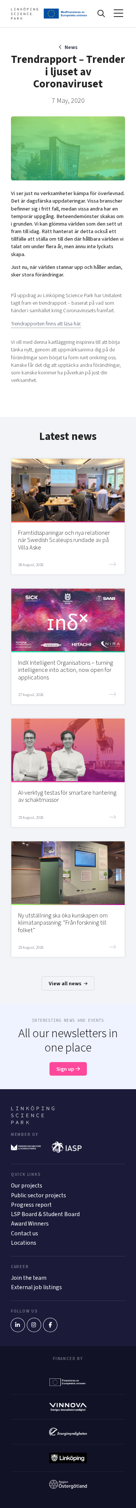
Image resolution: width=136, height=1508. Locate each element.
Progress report (31, 1205)
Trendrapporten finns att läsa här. (46, 324)
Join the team (28, 1278)
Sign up (65, 1069)
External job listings (36, 1287)
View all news (65, 984)
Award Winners (30, 1224)
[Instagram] (34, 1325)
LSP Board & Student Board (45, 1214)
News (71, 47)
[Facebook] (50, 1325)
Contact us (24, 1233)
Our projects (26, 1185)
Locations (23, 1243)
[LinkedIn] (18, 1325)
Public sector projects (38, 1195)
